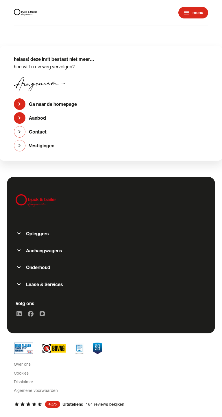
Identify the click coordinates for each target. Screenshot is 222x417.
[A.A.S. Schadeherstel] (97, 348)
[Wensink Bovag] (54, 348)
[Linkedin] (19, 313)
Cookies (21, 373)
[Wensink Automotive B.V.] (25, 12)
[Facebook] (30, 313)
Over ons (22, 364)
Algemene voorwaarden (36, 390)
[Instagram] (42, 313)
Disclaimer (23, 381)
